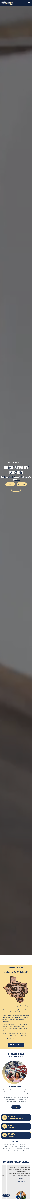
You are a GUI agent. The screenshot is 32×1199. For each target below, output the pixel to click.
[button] (4, 1195)
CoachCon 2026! (16, 968)
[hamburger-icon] (29, 3)
